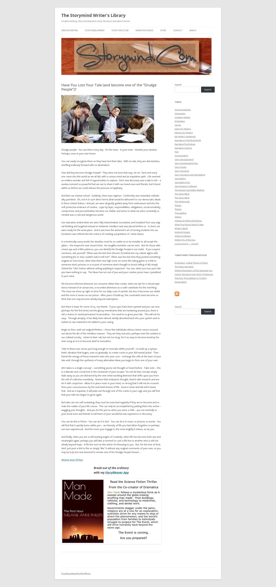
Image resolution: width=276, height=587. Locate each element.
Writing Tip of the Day (185, 239)
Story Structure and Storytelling (190, 174)
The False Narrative (184, 266)
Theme (178, 205)
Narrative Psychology (185, 144)
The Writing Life (182, 201)
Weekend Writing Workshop (188, 220)
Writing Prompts (182, 232)
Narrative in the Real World (188, 140)
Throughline (180, 213)
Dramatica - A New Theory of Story (191, 262)
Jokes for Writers (183, 128)
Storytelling (180, 178)
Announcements (183, 109)
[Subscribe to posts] (177, 295)
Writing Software (183, 236)
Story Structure (120, 30)
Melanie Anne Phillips (72, 459)
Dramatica (180, 121)
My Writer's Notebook (185, 136)
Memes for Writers (184, 132)
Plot (176, 151)
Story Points (180, 167)
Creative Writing (69, 30)
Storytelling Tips (182, 182)
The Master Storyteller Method (189, 190)
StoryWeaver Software (186, 186)
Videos (178, 216)
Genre (178, 125)
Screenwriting (181, 155)
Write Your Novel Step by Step (189, 224)
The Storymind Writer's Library (93, 15)
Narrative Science (144, 30)
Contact (177, 30)
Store (163, 30)
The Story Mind (182, 194)
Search (192, 30)
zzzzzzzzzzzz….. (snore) (186, 243)
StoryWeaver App (117, 472)
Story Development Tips (186, 163)
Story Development (95, 30)
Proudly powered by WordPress (75, 573)
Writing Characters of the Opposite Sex (193, 270)
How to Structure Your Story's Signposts (194, 274)
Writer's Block (181, 228)
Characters (180, 113)
